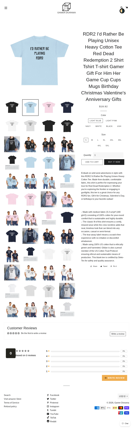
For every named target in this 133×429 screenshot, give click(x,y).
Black (109, 126)
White (98, 126)
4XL (99, 146)
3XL (120, 140)
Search (7, 395)
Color (103, 115)
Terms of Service (11, 403)
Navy (88, 126)
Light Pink (111, 121)
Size (103, 134)
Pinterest (53, 403)
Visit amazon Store (12, 399)
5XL (107, 146)
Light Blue (95, 121)
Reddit (53, 421)
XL (104, 140)
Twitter (52, 399)
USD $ (122, 396)
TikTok (53, 418)
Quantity (87, 155)
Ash (119, 126)
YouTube (54, 414)
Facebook (54, 395)
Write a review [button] (117, 334)
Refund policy (10, 406)
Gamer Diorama (121, 403)
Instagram (54, 406)
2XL (112, 140)
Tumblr (52, 410)
